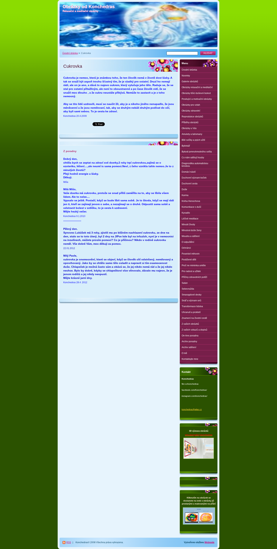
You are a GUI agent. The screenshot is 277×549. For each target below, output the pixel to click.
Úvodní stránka (70, 53)
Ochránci (186, 248)
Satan (185, 283)
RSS (68, 542)
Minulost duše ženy (191, 230)
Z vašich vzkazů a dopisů (194, 329)
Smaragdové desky (191, 294)
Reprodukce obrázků (192, 116)
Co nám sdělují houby (193, 157)
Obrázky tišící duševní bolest (196, 93)
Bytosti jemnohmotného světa (197, 151)
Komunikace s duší (191, 207)
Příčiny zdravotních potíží (194, 277)
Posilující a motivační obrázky (197, 99)
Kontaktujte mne (190, 359)
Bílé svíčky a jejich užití (193, 140)
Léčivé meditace (190, 218)
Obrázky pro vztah (191, 105)
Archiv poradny (189, 341)
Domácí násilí (189, 172)
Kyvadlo (186, 212)
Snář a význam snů (191, 300)
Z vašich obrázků (190, 324)
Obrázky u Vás (189, 128)
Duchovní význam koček (194, 177)
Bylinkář (186, 146)
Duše (184, 189)
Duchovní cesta (189, 183)
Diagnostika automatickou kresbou (195, 164)
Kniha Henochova (191, 201)
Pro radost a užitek (191, 271)
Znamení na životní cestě (194, 318)
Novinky (186, 75)
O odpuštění (188, 242)
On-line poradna (190, 335)
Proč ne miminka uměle (194, 265)
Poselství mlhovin (191, 253)
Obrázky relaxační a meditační (197, 87)
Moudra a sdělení (191, 236)
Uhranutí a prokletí (191, 312)
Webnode (209, 542)
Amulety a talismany (192, 134)
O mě (184, 353)
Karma (185, 195)
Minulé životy (188, 224)
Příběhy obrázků (190, 122)
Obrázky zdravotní (191, 110)
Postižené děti (189, 259)
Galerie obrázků (190, 81)
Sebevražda (188, 289)
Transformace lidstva (192, 306)
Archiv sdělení (189, 347)
